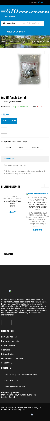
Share (21, 147)
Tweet (8, 147)
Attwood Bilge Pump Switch (12, 202)
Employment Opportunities (13, 358)
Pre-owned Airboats (10, 341)
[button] (12, 217)
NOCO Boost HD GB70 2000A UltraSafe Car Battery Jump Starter (37, 204)
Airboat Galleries (8, 345)
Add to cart (9, 120)
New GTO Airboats (9, 337)
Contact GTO (6, 363)
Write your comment (12, 102)
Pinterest (36, 147)
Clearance (12, 196)
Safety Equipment (37, 200)
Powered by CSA (18, 410)
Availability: (5, 107)
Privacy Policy (7, 354)
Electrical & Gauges (18, 41)
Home (4, 41)
